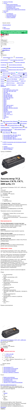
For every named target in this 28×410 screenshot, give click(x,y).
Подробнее (3, 407)
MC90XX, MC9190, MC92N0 (10, 108)
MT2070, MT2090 (7, 111)
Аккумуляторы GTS (11, 15)
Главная (5, 146)
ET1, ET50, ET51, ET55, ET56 (10, 90)
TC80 (4, 115)
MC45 (4, 102)
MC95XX (5, 110)
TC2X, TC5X (6, 113)
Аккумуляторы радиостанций (10, 368)
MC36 (4, 100)
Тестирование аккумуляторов (13, 5)
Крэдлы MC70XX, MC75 (9, 137)
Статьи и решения (10, 17)
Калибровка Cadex (10, 7)
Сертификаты (9, 13)
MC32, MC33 (6, 99)
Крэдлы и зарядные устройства (11, 372)
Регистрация (6, 28)
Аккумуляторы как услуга (12, 8)
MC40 (4, 101)
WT (4, 118)
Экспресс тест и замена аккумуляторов (15, 9)
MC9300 (5, 109)
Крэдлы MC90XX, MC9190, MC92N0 (12, 139)
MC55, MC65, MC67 (8, 105)
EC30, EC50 (6, 88)
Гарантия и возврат (11, 16)
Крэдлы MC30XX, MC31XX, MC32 (12, 135)
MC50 (4, 104)
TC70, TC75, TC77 (8, 114)
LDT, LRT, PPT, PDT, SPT (9, 91)
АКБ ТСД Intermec (7, 149)
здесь (23, 32)
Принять (3, 408)
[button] (1, 46)
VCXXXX (6, 117)
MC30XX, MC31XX (8, 97)
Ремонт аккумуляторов (12, 4)
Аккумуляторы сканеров (9, 371)
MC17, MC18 (6, 93)
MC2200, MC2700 (7, 96)
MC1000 (5, 92)
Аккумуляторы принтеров (9, 369)
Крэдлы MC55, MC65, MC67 (10, 136)
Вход (4, 27)
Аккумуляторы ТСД (8, 147)
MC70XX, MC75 (7, 106)
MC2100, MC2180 (7, 95)
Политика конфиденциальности (8, 384)
